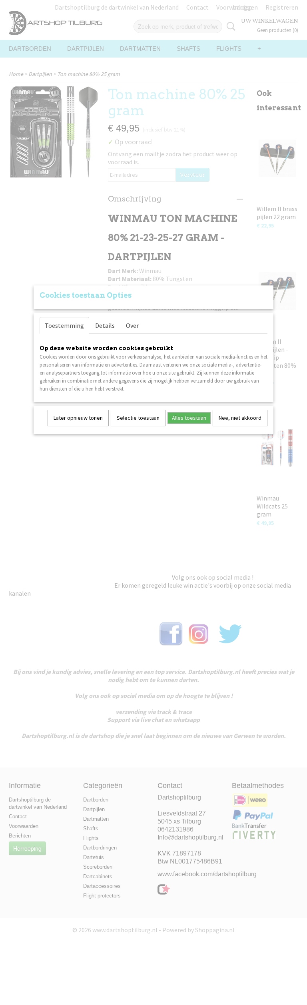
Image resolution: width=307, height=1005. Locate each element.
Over (132, 325)
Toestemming (64, 325)
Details (105, 325)
